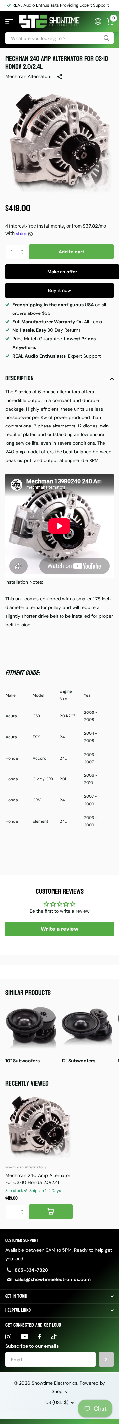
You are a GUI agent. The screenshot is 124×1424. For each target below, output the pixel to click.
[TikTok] (54, 1336)
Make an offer (62, 272)
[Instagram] (8, 1336)
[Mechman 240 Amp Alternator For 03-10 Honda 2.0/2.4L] (39, 1125)
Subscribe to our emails (32, 1346)
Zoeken (106, 38)
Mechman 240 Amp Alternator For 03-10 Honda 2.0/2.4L (37, 1178)
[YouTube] (24, 1336)
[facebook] (39, 1336)
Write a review (59, 928)
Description (19, 378)
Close (59, 1296)
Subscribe (106, 1359)
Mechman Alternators (28, 76)
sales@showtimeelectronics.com (53, 1279)
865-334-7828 (31, 1270)
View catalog (9, 22)
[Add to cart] (51, 1211)
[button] (24, 246)
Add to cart (71, 252)
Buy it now (59, 290)
